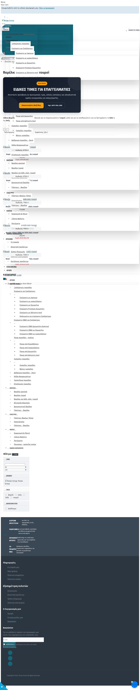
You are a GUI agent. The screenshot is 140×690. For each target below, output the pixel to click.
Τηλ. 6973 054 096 (55, 105)
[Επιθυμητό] (3, 265)
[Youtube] (10, 664)
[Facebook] (10, 653)
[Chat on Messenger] (134, 684)
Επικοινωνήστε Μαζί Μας (31, 105)
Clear (15, 454)
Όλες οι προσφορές (46, 8)
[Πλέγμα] (4, 129)
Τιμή (8, 459)
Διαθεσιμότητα (11, 503)
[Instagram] (10, 658)
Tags (8, 489)
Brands (9, 476)
